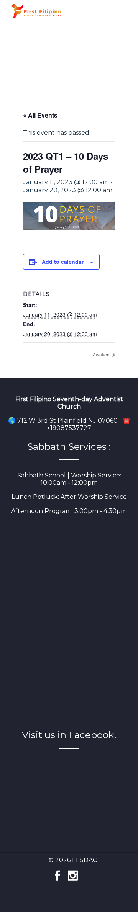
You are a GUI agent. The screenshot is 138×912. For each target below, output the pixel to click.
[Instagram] (73, 871)
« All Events (40, 115)
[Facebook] (57, 871)
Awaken (102, 354)
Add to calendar (63, 261)
